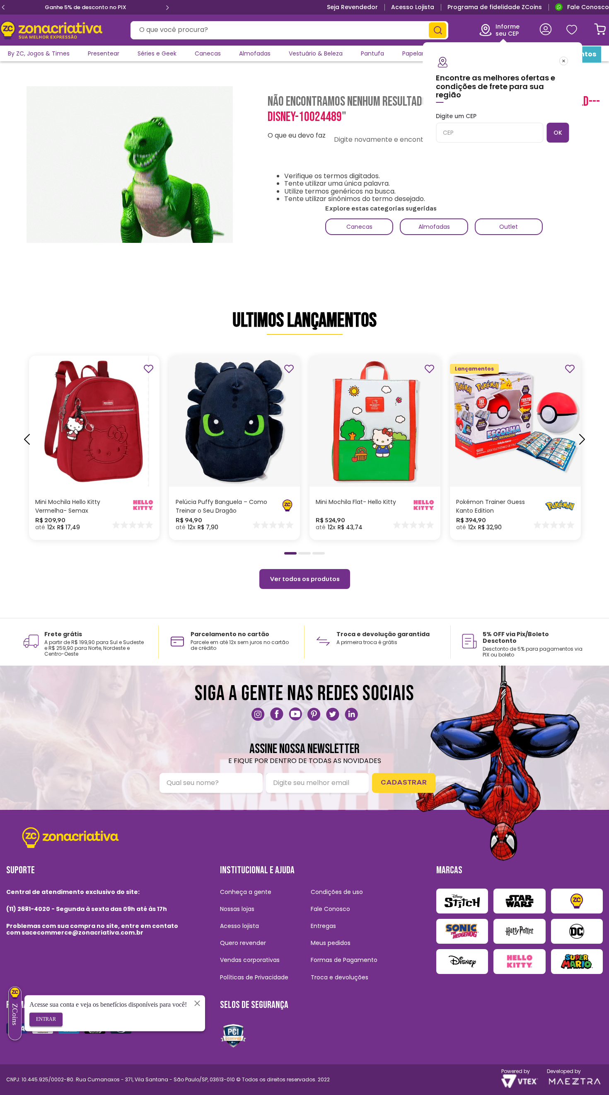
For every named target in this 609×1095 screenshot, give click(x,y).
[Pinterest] (314, 714)
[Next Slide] (167, 7)
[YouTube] (295, 714)
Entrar (46, 1019)
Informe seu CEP (507, 30)
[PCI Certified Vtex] (233, 1035)
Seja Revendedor (352, 7)
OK (557, 132)
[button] (290, 553)
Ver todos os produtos (305, 579)
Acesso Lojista (412, 7)
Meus (571, 30)
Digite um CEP (456, 116)
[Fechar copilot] (197, 1003)
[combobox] (289, 30)
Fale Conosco (588, 7)
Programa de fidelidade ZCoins (494, 7)
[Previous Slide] (3, 7)
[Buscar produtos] (437, 30)
